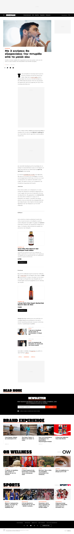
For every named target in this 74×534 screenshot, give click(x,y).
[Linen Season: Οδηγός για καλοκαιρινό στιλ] (11, 430)
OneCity (37, 15)
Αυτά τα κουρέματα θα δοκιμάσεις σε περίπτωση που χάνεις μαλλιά (35, 344)
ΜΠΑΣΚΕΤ (7, 501)
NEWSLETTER (46, 525)
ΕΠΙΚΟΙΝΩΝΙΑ (20, 522)
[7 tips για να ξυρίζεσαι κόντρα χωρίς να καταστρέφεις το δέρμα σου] (22, 332)
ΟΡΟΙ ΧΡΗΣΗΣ (41, 522)
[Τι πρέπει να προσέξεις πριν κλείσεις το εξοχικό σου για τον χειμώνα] (11, 461)
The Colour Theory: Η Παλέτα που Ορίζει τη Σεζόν (28, 439)
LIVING (6, 468)
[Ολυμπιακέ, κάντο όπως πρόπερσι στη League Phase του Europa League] (45, 494)
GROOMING (7, 48)
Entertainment (27, 15)
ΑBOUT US (34, 522)
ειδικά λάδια (23, 275)
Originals (42, 15)
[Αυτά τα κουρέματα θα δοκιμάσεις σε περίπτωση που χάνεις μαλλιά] (22, 343)
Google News (32, 351)
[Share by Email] (13, 68)
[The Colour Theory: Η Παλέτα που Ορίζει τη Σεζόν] (28, 430)
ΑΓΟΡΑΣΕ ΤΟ (22, 262)
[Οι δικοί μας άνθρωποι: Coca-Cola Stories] (62, 430)
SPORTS (11, 485)
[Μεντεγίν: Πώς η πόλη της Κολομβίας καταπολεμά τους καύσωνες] (45, 461)
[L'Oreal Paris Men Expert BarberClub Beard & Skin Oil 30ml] (31, 293)
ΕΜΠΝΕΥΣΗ (24, 468)
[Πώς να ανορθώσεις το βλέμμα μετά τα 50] (62, 461)
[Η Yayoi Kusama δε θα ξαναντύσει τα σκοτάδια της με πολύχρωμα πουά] (28, 461)
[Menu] (3, 15)
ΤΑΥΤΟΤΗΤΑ (27, 522)
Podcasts (48, 15)
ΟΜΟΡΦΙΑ (58, 468)
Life (33, 15)
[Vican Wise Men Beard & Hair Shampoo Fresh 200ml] (31, 238)
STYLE (29, 328)
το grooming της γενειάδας (29, 174)
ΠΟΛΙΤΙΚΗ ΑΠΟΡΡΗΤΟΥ (52, 522)
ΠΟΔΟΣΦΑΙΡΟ (25, 501)
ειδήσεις (27, 352)
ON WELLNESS (17, 452)
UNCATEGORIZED (42, 501)
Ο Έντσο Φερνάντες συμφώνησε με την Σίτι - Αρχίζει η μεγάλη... (28, 505)
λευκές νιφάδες (34, 77)
